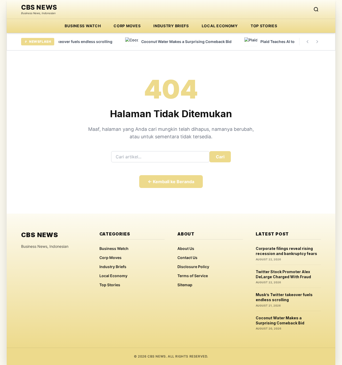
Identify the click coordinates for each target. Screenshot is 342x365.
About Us (185, 248)
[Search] (316, 9)
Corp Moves (127, 25)
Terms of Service (192, 275)
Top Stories (264, 25)
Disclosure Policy (193, 266)
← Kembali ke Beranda (171, 181)
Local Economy (220, 25)
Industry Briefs (171, 25)
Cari (220, 156)
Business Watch (83, 25)
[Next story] (317, 41)
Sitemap (184, 284)
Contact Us (187, 257)
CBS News (39, 7)
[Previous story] (307, 41)
